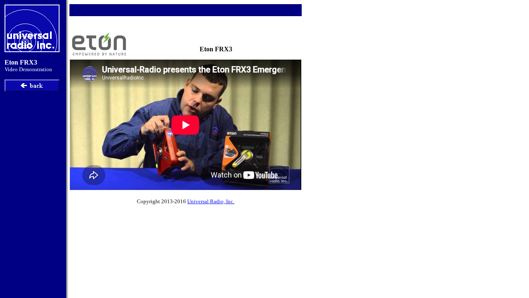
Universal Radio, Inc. (210, 201)
